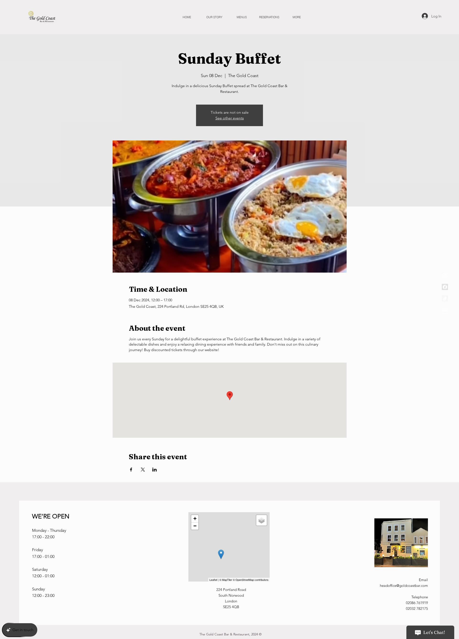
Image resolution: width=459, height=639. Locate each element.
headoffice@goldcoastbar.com (404, 585)
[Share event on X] (143, 469)
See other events (229, 118)
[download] (445, 287)
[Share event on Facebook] (131, 469)
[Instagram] (445, 275)
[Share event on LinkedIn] (154, 469)
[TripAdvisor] (445, 310)
